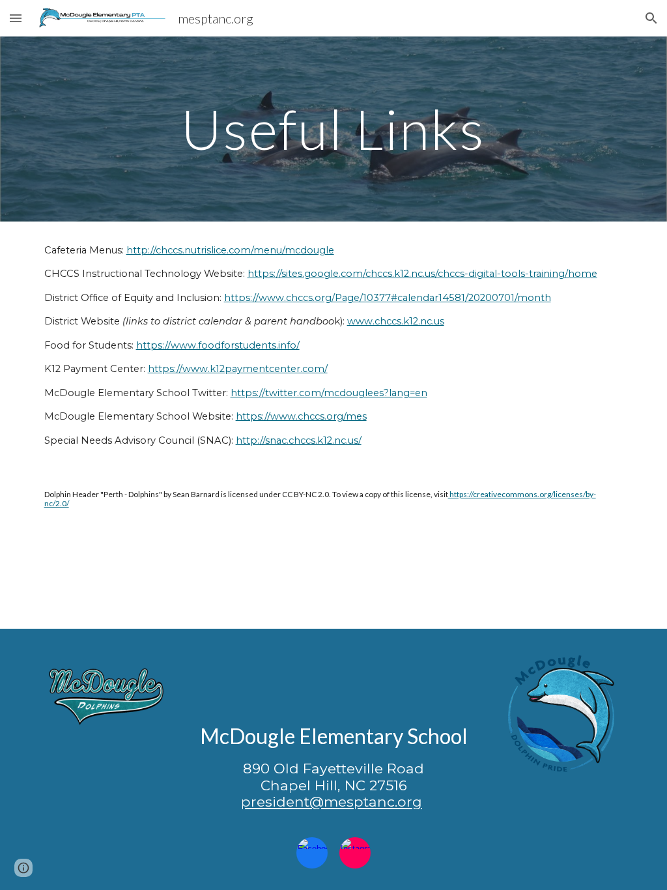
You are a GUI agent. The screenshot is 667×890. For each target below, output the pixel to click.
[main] (333, 129)
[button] (15, 18)
